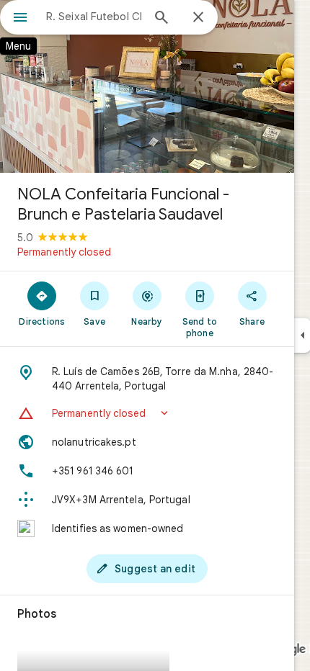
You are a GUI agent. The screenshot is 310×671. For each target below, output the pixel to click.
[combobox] (93, 16)
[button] (147, 413)
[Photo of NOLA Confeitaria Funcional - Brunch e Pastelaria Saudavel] (147, 86)
